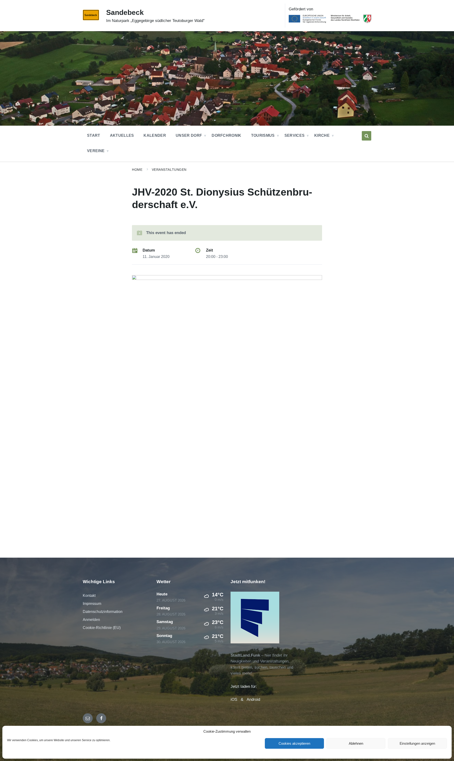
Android (253, 699)
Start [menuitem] (93, 135)
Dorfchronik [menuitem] (226, 135)
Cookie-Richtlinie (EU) (102, 628)
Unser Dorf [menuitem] (189, 135)
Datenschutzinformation (102, 612)
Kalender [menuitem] (155, 135)
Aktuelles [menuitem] (122, 135)
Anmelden (91, 620)
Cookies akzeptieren (294, 743)
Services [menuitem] (294, 135)
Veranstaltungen (169, 169)
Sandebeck (125, 12)
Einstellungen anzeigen (417, 743)
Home (137, 169)
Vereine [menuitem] (96, 151)
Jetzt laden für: (244, 686)
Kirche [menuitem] (322, 135)
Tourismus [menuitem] (263, 135)
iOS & (239, 699)
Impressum (92, 604)
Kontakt (89, 596)
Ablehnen (356, 743)
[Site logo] (91, 19)
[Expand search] (366, 136)
